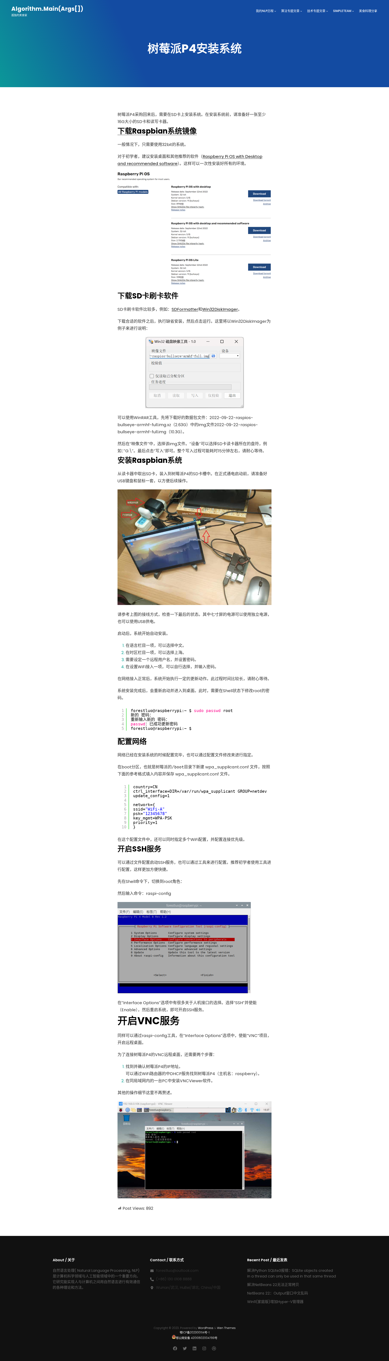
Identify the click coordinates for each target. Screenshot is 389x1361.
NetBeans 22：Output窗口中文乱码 (277, 1293)
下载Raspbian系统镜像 (157, 131)
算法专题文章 (290, 11)
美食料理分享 (368, 11)
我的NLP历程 (265, 11)
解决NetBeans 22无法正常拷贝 (273, 1284)
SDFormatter (185, 309)
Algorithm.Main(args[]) (47, 9)
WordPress (205, 1328)
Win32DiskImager (220, 309)
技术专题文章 (316, 11)
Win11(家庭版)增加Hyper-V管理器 (275, 1301)
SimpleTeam (342, 11)
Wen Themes (226, 1328)
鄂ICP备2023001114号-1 (194, 1332)
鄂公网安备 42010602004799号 (196, 1338)
